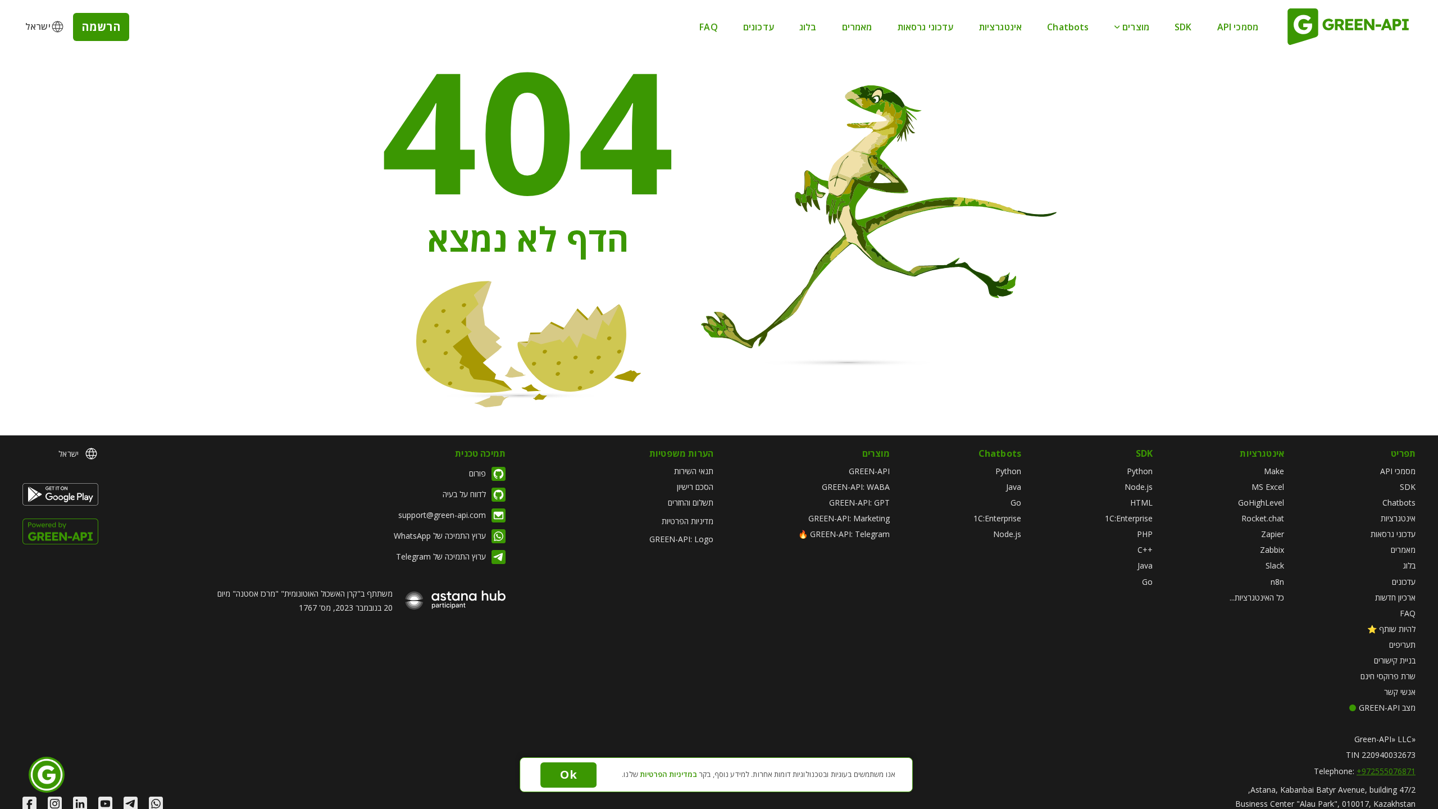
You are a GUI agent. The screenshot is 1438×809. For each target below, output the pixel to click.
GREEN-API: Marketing (849, 518)
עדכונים (758, 27)
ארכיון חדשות (1395, 597)
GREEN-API (869, 471)
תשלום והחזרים (690, 502)
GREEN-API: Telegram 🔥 (844, 534)
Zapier (1272, 534)
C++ (1145, 549)
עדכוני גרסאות (926, 27)
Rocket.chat (1262, 518)
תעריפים (1402, 644)
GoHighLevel (1261, 502)
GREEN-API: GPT (859, 502)
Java (1145, 565)
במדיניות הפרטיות (668, 774)
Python (1140, 471)
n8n (1277, 581)
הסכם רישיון (695, 486)
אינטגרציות (1000, 27)
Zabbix (1272, 549)
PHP (1145, 534)
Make (1274, 471)
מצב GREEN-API (1387, 707)
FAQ (708, 27)
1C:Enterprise (1129, 518)
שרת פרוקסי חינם (1388, 676)
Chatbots (1068, 27)
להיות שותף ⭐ (1391, 629)
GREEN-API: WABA (856, 486)
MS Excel (1268, 486)
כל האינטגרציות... (1257, 597)
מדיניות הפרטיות (687, 521)
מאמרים (857, 27)
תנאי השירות (693, 471)
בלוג (808, 27)
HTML (1141, 502)
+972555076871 (1386, 771)
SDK (1183, 27)
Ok (568, 774)
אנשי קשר (1400, 692)
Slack (1275, 565)
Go (1147, 581)
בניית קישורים (1395, 660)
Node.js (1139, 486)
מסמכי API (1237, 27)
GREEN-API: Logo (681, 539)
